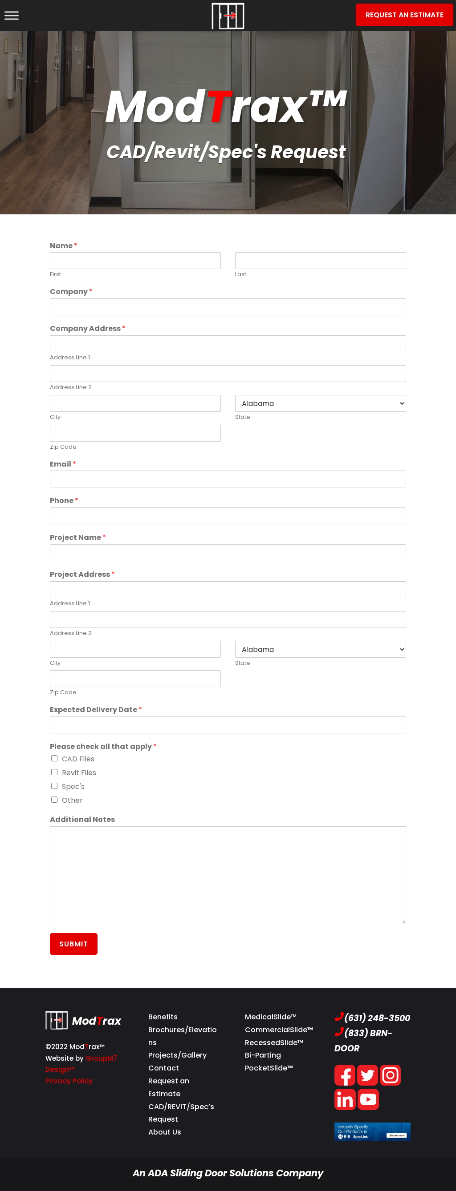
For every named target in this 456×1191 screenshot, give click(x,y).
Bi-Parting (263, 1055)
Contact (163, 1068)
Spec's (73, 786)
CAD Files (78, 759)
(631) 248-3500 (377, 1018)
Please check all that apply (103, 747)
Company (71, 292)
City (55, 417)
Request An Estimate (405, 15)
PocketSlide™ (269, 1068)
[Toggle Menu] (11, 15)
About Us (164, 1132)
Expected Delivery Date (96, 710)
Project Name (78, 538)
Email (63, 464)
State (242, 417)
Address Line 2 (71, 387)
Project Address (82, 574)
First (55, 274)
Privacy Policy (69, 1081)
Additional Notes (82, 820)
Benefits (163, 1017)
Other (72, 800)
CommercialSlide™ (279, 1030)
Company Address (88, 329)
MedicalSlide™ (271, 1017)
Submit (73, 944)
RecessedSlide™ (274, 1043)
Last (240, 274)
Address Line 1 (70, 358)
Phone (64, 501)
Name (63, 246)
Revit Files (79, 773)
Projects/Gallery (177, 1055)
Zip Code (63, 447)
